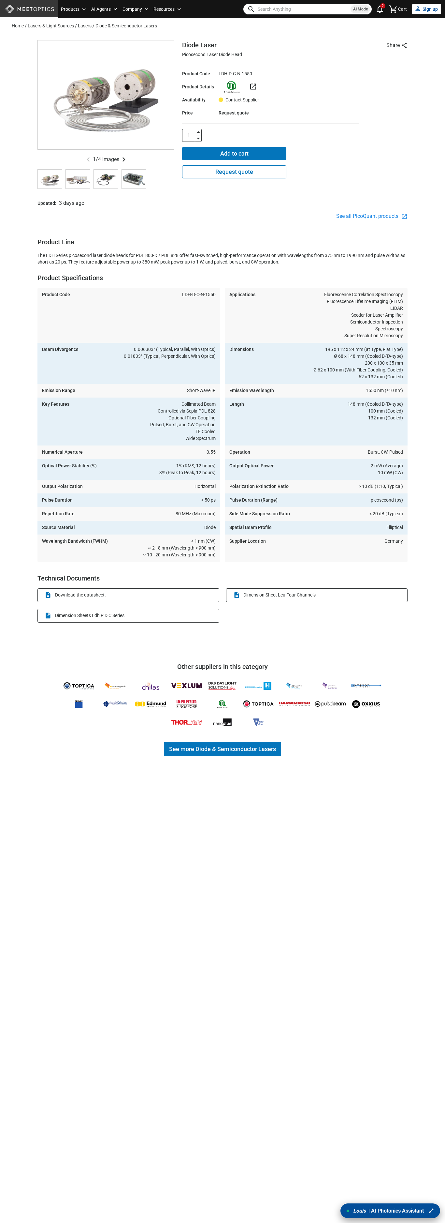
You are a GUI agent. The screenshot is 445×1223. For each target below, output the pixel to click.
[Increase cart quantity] (198, 132)
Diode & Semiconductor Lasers (126, 25)
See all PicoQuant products (368, 216)
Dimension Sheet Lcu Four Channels (279, 594)
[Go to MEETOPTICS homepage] (29, 9)
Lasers (85, 25)
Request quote (234, 171)
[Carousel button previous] (88, 159)
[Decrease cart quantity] (198, 138)
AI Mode (360, 9)
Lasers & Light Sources (51, 25)
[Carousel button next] (123, 159)
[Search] (251, 9)
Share (393, 45)
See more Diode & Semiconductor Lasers (222, 749)
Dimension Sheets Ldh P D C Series (89, 615)
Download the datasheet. (80, 594)
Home (18, 25)
